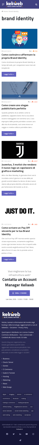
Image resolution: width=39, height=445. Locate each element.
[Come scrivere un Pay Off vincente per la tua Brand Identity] (19, 211)
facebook (15, 398)
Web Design (7, 387)
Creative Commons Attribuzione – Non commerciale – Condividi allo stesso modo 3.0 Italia (18, 334)
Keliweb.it (5, 327)
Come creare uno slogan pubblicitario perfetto (15, 106)
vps (32, 411)
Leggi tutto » (9, 74)
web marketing (17, 415)
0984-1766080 (20, 293)
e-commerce (28, 394)
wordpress (28, 415)
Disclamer (13, 327)
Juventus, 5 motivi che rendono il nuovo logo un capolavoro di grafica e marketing (19, 168)
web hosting (6, 415)
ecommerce (6, 398)
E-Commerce (7, 369)
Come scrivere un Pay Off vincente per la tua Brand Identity (16, 231)
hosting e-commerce (9, 403)
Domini (5, 366)
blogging (11, 394)
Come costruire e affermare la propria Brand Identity (18, 56)
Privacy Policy (23, 327)
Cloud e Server (8, 362)
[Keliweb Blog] (14, 4)
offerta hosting (7, 407)
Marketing (6, 380)
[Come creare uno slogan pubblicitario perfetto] (19, 90)
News (5, 383)
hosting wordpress (23, 403)
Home (5, 11)
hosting (23, 398)
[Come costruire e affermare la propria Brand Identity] (19, 39)
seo (31, 407)
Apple (4, 394)
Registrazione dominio (20, 407)
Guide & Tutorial (9, 373)
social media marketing (21, 411)
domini (19, 394)
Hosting (6, 376)
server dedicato (7, 411)
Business (6, 359)
